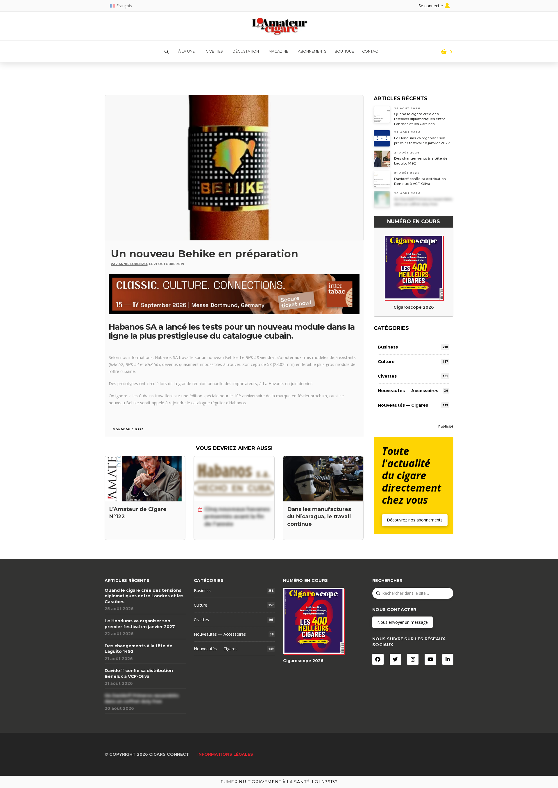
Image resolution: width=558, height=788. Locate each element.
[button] (166, 52)
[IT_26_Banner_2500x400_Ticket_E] (234, 293)
